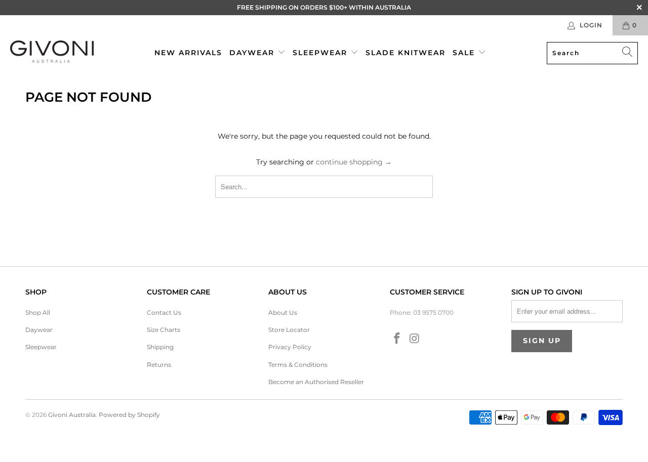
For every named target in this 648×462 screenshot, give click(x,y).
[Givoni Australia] (52, 52)
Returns (159, 364)
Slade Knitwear (406, 52)
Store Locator (289, 329)
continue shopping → (354, 161)
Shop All (37, 312)
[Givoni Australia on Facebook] (397, 339)
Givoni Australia (72, 414)
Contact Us (164, 312)
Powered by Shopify (129, 414)
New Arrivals (188, 52)
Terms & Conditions (298, 364)
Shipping (160, 347)
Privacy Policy (289, 347)
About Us (282, 312)
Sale (465, 52)
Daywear (253, 52)
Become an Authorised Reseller (316, 382)
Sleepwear (321, 52)
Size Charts (163, 329)
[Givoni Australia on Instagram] (415, 339)
